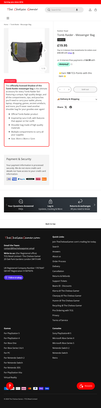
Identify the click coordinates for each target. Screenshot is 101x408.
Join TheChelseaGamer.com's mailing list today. (74, 241)
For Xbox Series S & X (13, 348)
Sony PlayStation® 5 (61, 333)
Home (6, 24)
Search (55, 246)
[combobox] (64, 10)
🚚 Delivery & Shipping (68, 99)
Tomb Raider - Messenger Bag (20, 24)
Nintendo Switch (60, 353)
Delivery (56, 266)
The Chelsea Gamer (16, 399)
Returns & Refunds (61, 276)
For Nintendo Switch (13, 362)
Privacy (55, 315)
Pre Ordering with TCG (62, 310)
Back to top (50, 224)
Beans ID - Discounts (62, 286)
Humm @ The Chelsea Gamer (66, 300)
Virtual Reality (10, 377)
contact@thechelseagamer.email (19, 248)
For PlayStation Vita (13, 372)
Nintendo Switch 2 (60, 348)
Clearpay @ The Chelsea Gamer (66, 295)
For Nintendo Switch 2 (14, 357)
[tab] (10, 81)
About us (56, 256)
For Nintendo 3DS (12, 367)
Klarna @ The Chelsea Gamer (65, 290)
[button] (77, 10)
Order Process (59, 261)
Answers (56, 251)
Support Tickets (59, 281)
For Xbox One (10, 343)
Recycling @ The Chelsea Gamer (67, 305)
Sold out (85, 89)
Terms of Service (60, 320)
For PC (7, 353)
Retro (55, 357)
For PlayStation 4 (12, 338)
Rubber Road (62, 31)
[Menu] (8, 18)
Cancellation (58, 271)
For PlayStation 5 (12, 333)
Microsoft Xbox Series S (63, 343)
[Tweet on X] (65, 107)
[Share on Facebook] (70, 107)
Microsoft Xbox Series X (63, 338)
